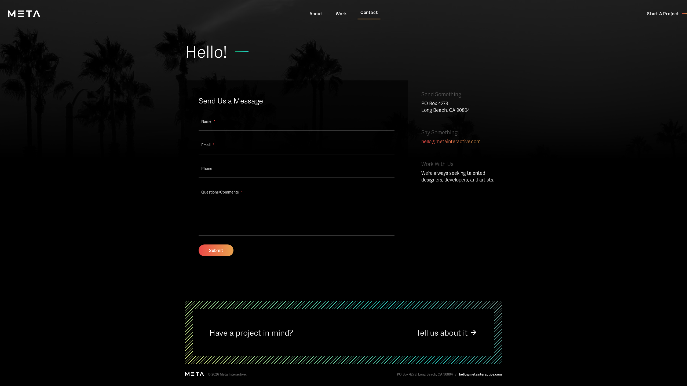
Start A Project (663, 13)
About (315, 13)
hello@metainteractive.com (451, 141)
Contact (369, 12)
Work (341, 13)
